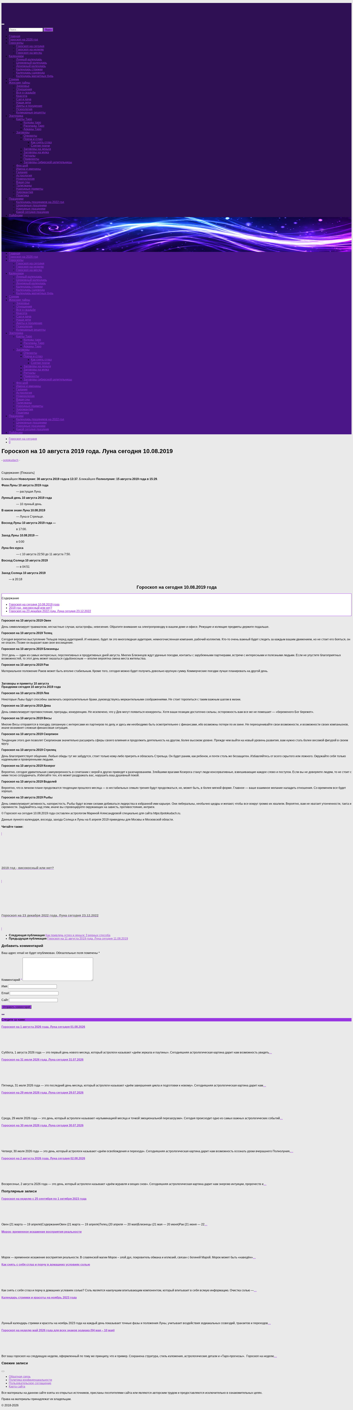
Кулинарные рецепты (31, 112)
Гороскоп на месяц (29, 52)
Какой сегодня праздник (32, 212)
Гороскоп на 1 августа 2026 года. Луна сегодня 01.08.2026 (43, 1026)
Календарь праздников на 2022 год (40, 202)
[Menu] (2, 24)
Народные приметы (29, 188)
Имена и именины (28, 168)
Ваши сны (23, 182)
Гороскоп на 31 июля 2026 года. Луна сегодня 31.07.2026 (42, 1059)
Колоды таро (32, 122)
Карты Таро (24, 119)
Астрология (24, 175)
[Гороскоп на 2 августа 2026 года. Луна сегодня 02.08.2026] (8, 1177)
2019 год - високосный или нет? (30, 607)
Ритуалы (29, 155)
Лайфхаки (16, 215)
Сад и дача (23, 99)
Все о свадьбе (26, 92)
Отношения (24, 89)
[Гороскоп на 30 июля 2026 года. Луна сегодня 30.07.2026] (8, 1145)
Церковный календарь (31, 62)
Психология (24, 109)
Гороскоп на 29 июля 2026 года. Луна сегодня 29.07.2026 (42, 1092)
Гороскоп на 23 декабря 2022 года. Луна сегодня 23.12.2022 (50, 611)
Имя (4, 986)
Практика (22, 195)
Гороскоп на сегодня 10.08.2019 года (34, 604)
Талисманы (24, 185)
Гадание (22, 172)
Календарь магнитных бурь (34, 76)
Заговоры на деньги (37, 149)
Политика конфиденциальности (30, 1379)
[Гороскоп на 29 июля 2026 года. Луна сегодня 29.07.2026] (8, 1112)
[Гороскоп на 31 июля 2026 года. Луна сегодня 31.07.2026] (8, 1079)
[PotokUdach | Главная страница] (41, 16)
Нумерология (25, 178)
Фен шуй (22, 165)
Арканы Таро (32, 129)
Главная (14, 36)
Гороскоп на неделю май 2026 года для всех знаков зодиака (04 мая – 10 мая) (58, 1330)
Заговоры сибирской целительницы (48, 162)
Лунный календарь (29, 59)
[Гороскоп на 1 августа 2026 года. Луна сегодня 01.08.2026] (8, 1046)
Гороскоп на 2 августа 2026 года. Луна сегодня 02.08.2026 (43, 1158)
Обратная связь (20, 1376)
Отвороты (30, 135)
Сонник (14, 79)
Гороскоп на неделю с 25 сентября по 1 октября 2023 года (43, 1198)
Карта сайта (17, 1386)
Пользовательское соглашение (30, 1383)
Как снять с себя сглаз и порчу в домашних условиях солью (45, 1264)
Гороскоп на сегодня (30, 46)
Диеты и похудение (29, 105)
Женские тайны (19, 82)
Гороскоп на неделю (30, 49)
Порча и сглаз (33, 139)
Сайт (4, 999)
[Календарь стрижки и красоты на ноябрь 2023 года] (8, 1316)
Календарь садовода (30, 72)
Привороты (31, 158)
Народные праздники (30, 208)
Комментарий (11, 979)
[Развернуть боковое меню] (2, 1014)
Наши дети (23, 102)
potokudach (10, 460)
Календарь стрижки (29, 69)
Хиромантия (24, 192)
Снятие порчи (40, 145)
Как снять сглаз (41, 142)
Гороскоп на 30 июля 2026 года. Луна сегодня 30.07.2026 (42, 1125)
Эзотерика (16, 115)
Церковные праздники (31, 205)
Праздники (16, 198)
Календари (16, 56)
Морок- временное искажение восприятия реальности (41, 1231)
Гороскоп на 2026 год (23, 39)
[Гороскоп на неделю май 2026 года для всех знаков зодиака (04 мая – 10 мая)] (8, 1349)
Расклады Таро (34, 125)
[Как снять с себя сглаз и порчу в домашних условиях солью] (8, 1284)
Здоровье (22, 86)
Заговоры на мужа (36, 152)
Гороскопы (16, 42)
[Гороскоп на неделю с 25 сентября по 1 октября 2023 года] (8, 1218)
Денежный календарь (31, 66)
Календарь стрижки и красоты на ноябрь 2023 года (39, 1297)
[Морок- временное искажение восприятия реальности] (8, 1251)
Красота (21, 95)
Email (5, 993)
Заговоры (23, 132)
